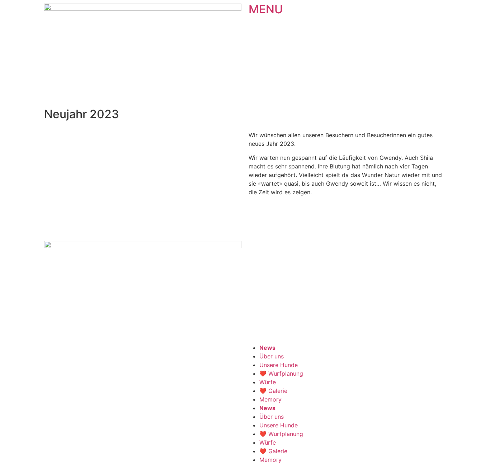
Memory (270, 399)
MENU (266, 9)
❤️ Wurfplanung (281, 373)
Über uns (271, 356)
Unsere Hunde (278, 364)
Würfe (267, 382)
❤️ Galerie (273, 390)
